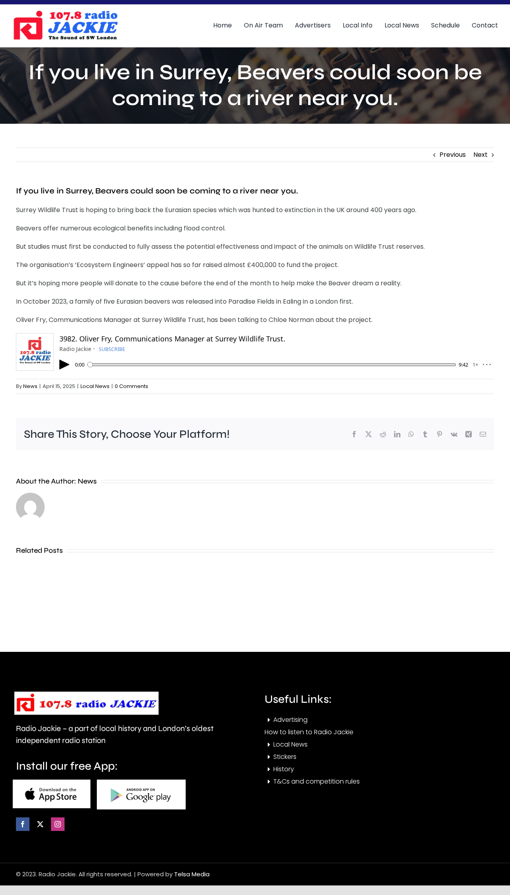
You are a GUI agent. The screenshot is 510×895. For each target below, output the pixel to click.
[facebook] (22, 824)
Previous (452, 154)
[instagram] (58, 824)
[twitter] (40, 824)
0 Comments (131, 386)
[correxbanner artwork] (65, 13)
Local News (95, 386)
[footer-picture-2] (141, 782)
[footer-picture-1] (51, 782)
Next (480, 154)
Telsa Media (192, 874)
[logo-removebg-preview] (86, 694)
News (30, 386)
